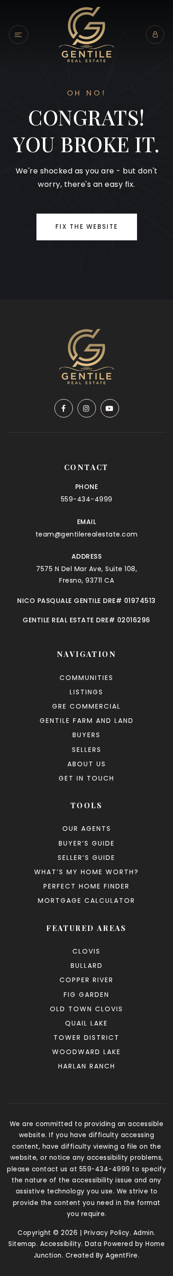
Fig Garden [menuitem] (86, 994)
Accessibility (61, 1244)
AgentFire (122, 1255)
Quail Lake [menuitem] (86, 1023)
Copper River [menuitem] (86, 979)
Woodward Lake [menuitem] (86, 1051)
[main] (86, 149)
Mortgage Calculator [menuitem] (86, 900)
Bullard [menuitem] (87, 965)
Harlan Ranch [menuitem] (86, 1066)
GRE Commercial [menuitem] (86, 706)
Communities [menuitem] (86, 677)
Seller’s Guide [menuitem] (86, 857)
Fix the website (86, 226)
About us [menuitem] (86, 764)
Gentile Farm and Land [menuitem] (87, 720)
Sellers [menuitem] (86, 749)
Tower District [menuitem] (86, 1037)
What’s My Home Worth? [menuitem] (86, 872)
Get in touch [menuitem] (86, 778)
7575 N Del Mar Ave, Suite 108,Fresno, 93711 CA (86, 574)
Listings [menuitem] (86, 692)
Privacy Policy (107, 1232)
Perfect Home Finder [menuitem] (86, 886)
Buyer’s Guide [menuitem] (87, 843)
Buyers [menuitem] (86, 734)
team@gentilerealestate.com (87, 534)
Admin (143, 1232)
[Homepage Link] (86, 34)
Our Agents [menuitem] (86, 828)
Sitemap (22, 1244)
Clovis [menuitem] (86, 951)
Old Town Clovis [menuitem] (86, 1009)
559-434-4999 (87, 499)
